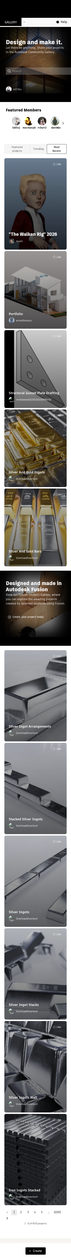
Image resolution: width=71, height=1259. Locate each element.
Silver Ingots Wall (23, 1097)
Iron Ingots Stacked (24, 1190)
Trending (38, 149)
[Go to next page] (7, 1218)
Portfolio (16, 314)
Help (64, 22)
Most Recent (56, 149)
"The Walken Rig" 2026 (33, 234)
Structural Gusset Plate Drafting (34, 393)
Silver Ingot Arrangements (30, 726)
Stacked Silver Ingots (26, 819)
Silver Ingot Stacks (24, 1004)
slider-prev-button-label (63, 123)
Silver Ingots (19, 912)
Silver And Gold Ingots (27, 472)
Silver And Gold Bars (25, 551)
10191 (57, 1212)
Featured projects (17, 149)
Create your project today (28, 617)
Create (37, 1251)
